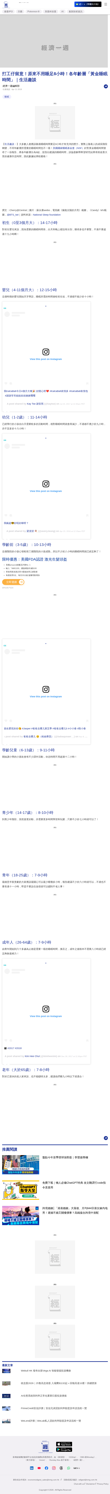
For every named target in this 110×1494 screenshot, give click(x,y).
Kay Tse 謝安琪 (35, 403)
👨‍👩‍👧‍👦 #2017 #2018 (13, 1048)
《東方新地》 (30, 1460)
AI (62, 11)
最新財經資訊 (75, 11)
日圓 (20, 11)
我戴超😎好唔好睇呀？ (16, 523)
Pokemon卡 (34, 11)
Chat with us (79, 1484)
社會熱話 (6, 89)
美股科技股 (50, 11)
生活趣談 (9, 144)
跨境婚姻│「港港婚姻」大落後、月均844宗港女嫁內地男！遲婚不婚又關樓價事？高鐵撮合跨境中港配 (75, 1210)
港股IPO (8, 11)
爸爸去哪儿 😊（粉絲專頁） (38, 736)
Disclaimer (90, 1484)
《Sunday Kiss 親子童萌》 (59, 1460)
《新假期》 (61, 1457)
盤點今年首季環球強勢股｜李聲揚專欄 (65, 1157)
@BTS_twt (13, 214)
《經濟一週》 (77, 1460)
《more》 (42, 1460)
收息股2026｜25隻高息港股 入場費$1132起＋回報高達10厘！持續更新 (59, 1383)
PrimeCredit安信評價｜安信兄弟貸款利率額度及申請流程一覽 (54, 1408)
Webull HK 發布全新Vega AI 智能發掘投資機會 (46, 1370)
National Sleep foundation (47, 214)
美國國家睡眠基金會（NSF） (68, 148)
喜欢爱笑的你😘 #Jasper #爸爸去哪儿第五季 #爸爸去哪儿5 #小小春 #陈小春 (45, 728)
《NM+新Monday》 (87, 1457)
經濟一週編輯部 (11, 86)
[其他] (106, 86)
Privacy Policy (103, 1484)
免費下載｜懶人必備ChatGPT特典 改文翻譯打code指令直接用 (74, 1185)
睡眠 (7, 97)
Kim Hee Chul (32, 1056)
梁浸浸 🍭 (32, 531)
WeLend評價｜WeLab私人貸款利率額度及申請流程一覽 (51, 1420)
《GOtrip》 (72, 1457)
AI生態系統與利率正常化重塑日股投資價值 (44, 1395)
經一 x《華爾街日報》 (89, 4)
